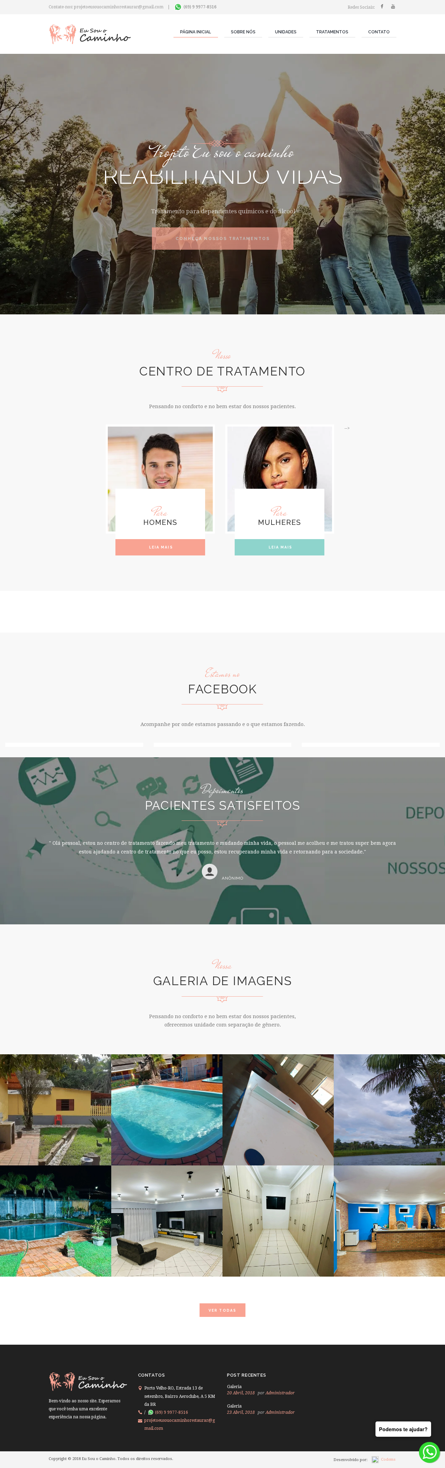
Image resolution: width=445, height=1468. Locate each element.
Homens (160, 522)
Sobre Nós (243, 32)
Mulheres (279, 522)
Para (160, 512)
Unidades (286, 32)
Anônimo (232, 886)
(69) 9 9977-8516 (200, 7)
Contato (379, 32)
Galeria (234, 1386)
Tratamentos (332, 32)
